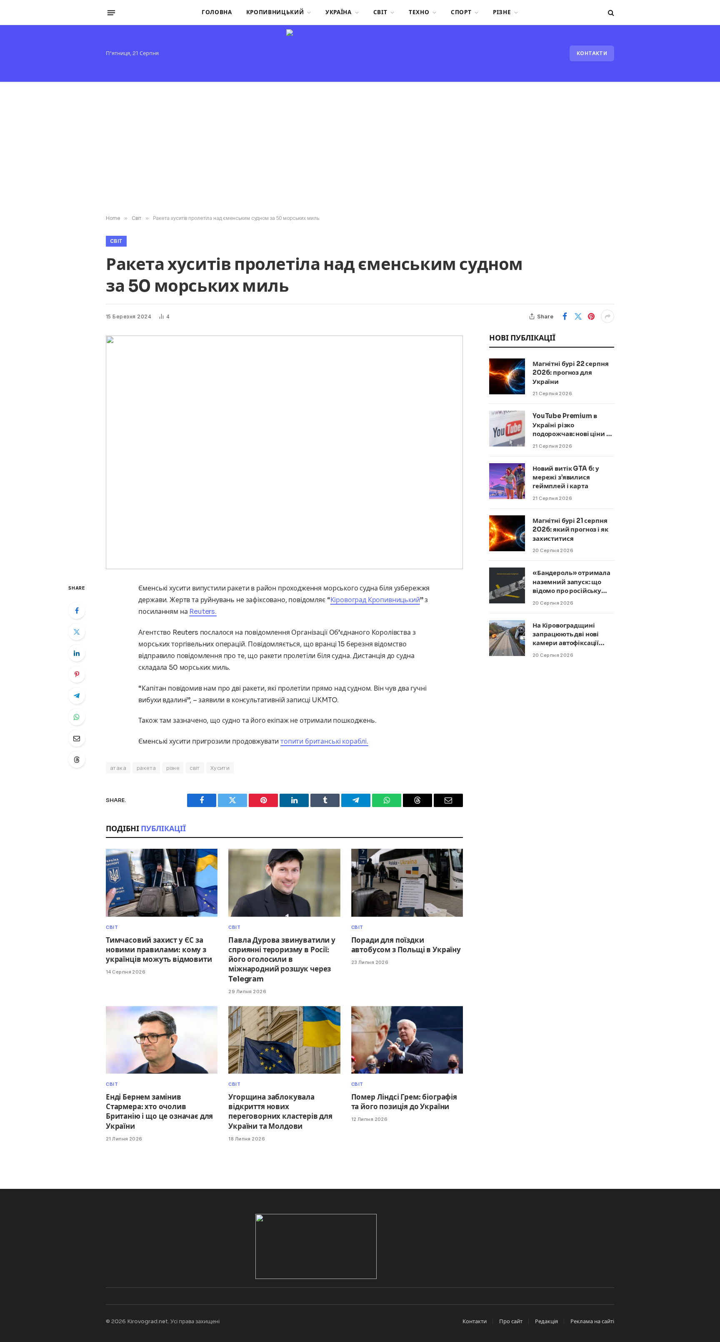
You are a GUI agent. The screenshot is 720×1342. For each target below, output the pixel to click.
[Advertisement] (360, 148)
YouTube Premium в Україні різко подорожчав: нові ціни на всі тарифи (573, 425)
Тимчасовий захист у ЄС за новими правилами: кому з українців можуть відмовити (159, 950)
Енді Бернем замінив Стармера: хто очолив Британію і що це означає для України (159, 1111)
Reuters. (203, 611)
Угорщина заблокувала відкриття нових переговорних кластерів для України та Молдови (280, 1111)
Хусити (220, 767)
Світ (380, 12)
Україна (338, 12)
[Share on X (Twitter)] (578, 316)
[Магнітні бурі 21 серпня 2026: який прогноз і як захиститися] (507, 533)
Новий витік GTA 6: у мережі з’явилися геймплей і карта (565, 477)
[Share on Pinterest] (591, 316)
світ (195, 767)
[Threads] (76, 759)
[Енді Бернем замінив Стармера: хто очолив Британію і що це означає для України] (162, 1040)
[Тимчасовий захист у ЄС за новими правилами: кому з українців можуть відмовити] (162, 883)
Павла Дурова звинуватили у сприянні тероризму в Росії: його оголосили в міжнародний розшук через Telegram (281, 959)
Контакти (592, 53)
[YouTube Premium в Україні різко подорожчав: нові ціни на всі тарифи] (507, 428)
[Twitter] (76, 631)
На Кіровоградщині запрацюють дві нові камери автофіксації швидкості (565, 634)
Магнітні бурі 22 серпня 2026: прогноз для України (570, 373)
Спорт (461, 12)
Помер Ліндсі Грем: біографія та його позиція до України (404, 1102)
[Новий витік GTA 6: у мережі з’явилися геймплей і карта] (507, 481)
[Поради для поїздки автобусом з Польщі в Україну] (407, 883)
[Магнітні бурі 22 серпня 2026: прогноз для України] (507, 376)
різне (172, 767)
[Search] (610, 12)
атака (118, 767)
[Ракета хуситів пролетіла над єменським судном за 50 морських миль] (284, 452)
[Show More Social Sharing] (607, 316)
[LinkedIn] (76, 653)
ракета (146, 767)
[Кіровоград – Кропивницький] (359, 53)
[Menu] (111, 12)
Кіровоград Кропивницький (375, 599)
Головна (217, 12)
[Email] (76, 738)
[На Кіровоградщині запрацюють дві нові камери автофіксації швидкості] (507, 638)
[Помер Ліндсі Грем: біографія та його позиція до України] (407, 1040)
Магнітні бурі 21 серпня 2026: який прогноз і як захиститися (570, 529)
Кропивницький (275, 12)
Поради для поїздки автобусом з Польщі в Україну (406, 945)
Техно (419, 12)
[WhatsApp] (76, 717)
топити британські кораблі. (324, 741)
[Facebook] (76, 610)
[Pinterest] (76, 674)
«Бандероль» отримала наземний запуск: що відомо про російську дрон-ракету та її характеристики (571, 582)
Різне (502, 12)
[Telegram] (76, 695)
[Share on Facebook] (564, 316)
